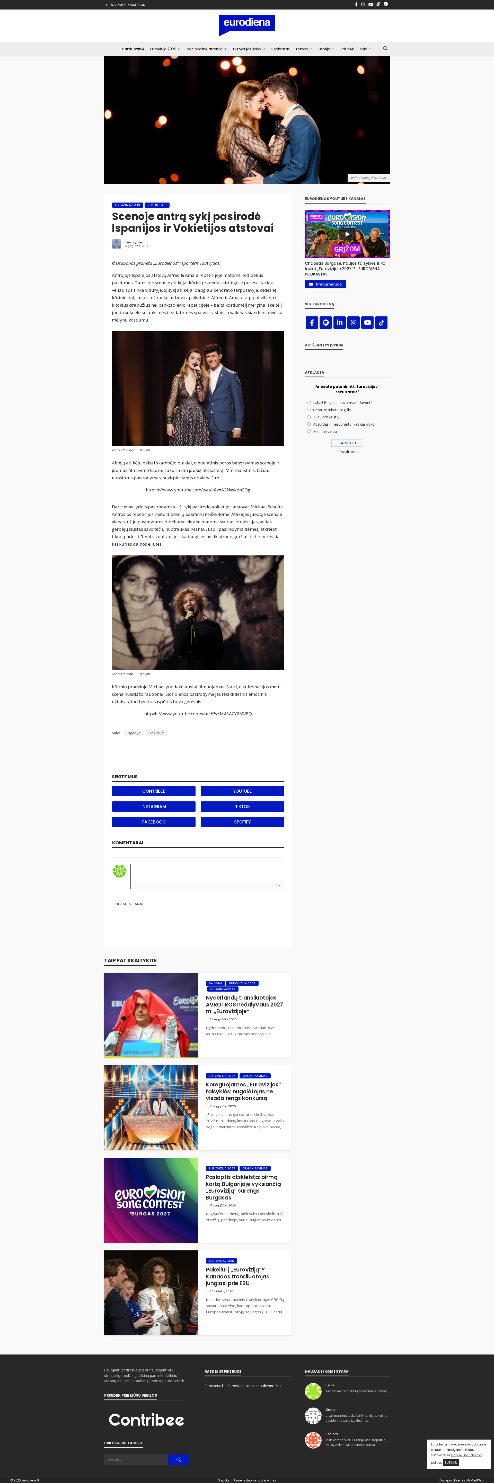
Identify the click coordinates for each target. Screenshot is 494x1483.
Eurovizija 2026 (163, 49)
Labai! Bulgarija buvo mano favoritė (343, 402)
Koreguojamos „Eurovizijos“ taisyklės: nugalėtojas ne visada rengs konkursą (243, 1091)
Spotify (242, 822)
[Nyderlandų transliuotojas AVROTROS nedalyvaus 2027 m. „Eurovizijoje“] (151, 1015)
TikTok (242, 806)
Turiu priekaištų (326, 417)
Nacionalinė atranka (205, 49)
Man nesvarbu (325, 431)
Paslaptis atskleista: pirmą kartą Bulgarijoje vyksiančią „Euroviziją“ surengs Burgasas (243, 1187)
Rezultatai (347, 451)
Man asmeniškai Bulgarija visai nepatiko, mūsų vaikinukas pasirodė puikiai (355, 1442)
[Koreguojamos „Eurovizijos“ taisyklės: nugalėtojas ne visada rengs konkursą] (151, 1107)
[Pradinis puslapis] (247, 25)
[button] (347, 267)
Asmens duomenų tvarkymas (255, 1480)
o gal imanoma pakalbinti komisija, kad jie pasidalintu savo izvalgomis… (356, 1417)
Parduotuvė (133, 49)
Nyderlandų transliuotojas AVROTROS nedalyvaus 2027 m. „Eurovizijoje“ (244, 1004)
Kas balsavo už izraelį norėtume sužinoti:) (356, 1391)
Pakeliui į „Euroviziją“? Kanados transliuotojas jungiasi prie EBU (237, 1276)
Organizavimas (127, 205)
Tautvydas (134, 242)
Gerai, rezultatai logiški (332, 409)
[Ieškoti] (385, 48)
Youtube (242, 791)
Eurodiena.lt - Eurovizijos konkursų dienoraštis (243, 1385)
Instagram (154, 806)
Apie (363, 49)
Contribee (153, 791)
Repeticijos (157, 205)
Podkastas (280, 49)
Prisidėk (347, 49)
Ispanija (134, 732)
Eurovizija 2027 (242, 983)
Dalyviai (215, 983)
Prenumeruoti (329, 284)
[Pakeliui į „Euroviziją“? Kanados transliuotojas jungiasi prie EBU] (151, 1292)
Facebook (153, 822)
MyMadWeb (475, 1480)
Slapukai (224, 1480)
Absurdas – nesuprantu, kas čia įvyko (344, 424)
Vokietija (156, 732)
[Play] (347, 234)
